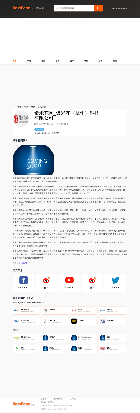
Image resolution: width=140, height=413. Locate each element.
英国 (101, 61)
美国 (43, 61)
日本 (72, 61)
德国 (86, 61)
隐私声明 (58, 399)
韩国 (115, 61)
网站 (33, 107)
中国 (29, 61)
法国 (57, 61)
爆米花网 (23, 263)
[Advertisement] (70, 85)
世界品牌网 (62, 409)
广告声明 (72, 399)
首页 (14, 61)
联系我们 (44, 399)
